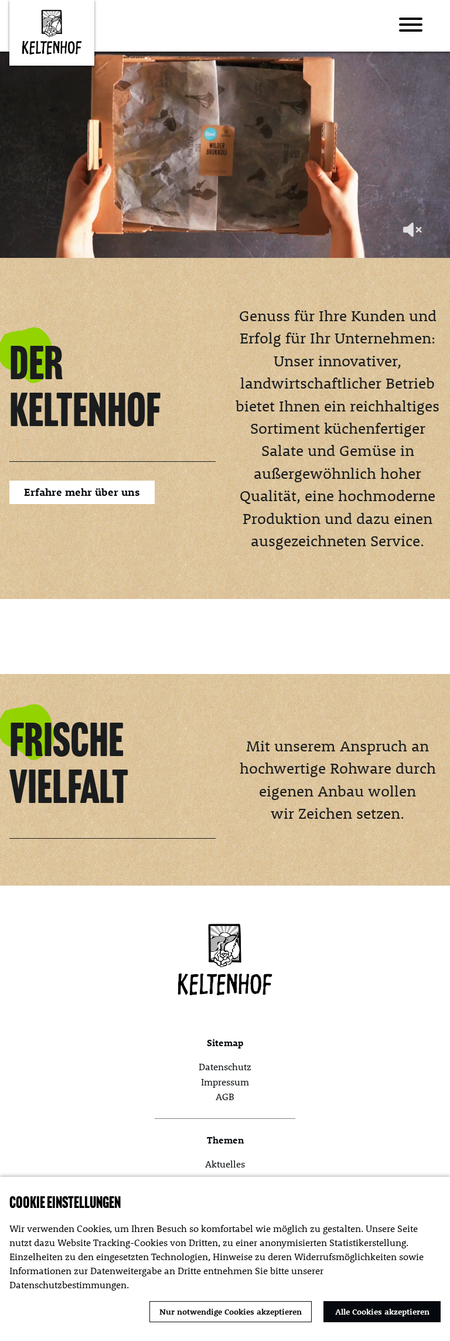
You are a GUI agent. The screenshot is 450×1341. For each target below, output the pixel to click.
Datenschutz (225, 1066)
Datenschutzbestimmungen (68, 1284)
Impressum (225, 1081)
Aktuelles (225, 1164)
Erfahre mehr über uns (82, 492)
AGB (225, 1096)
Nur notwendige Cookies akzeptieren (230, 1311)
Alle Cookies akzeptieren (382, 1311)
